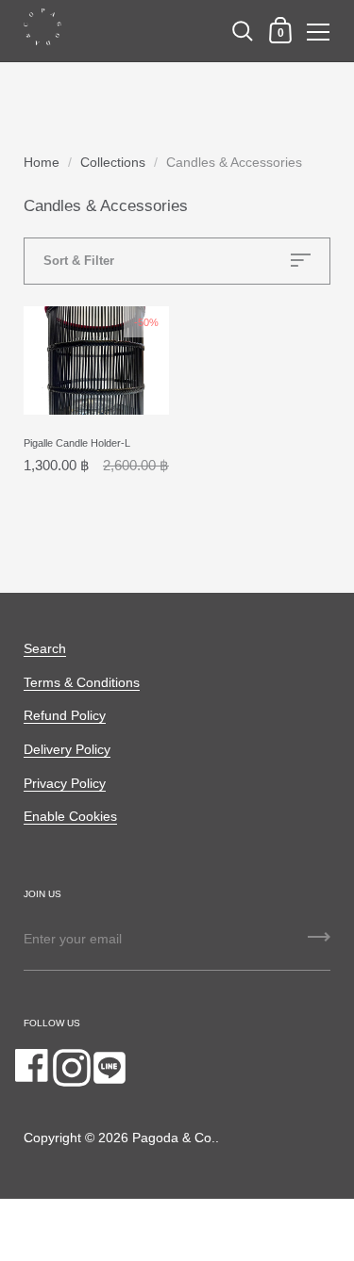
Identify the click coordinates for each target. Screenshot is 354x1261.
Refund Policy (65, 716)
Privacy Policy (65, 784)
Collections (112, 163)
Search (45, 649)
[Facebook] (34, 1068)
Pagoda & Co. (173, 1138)
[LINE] (109, 1068)
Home (41, 163)
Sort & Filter (78, 261)
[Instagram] (72, 1068)
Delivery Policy (67, 750)
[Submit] (319, 943)
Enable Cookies (70, 817)
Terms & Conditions (82, 683)
